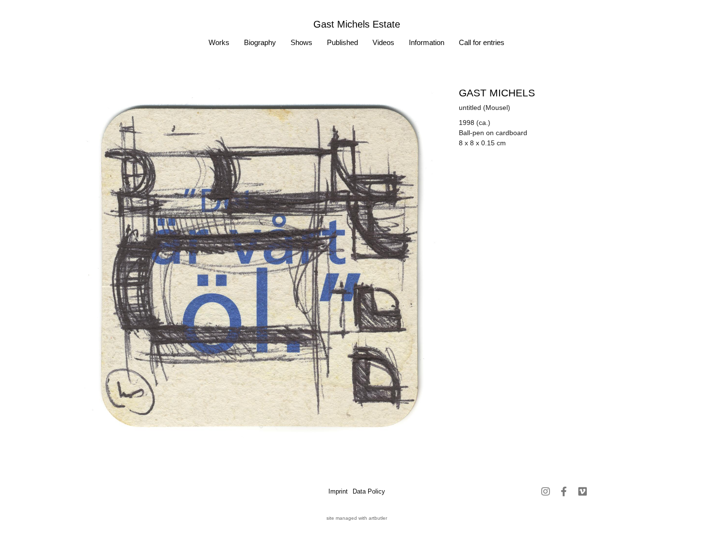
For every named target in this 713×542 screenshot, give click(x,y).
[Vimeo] (582, 491)
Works (219, 42)
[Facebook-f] (564, 491)
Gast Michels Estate (356, 24)
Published (342, 42)
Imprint (338, 491)
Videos (383, 42)
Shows (301, 42)
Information (426, 42)
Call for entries (481, 42)
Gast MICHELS (497, 92)
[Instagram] (545, 491)
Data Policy (369, 491)
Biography (260, 42)
